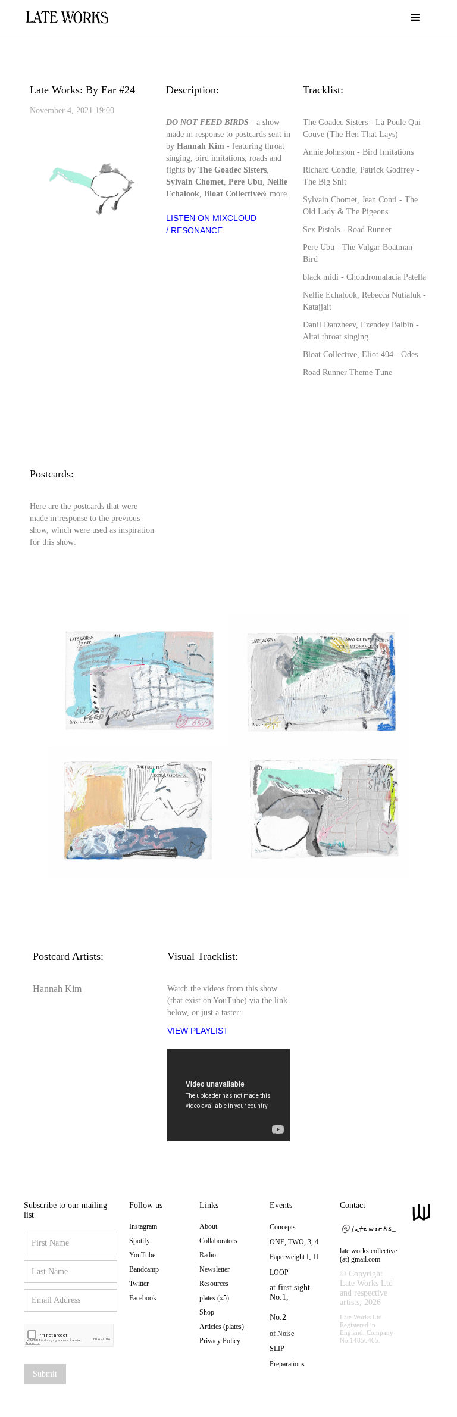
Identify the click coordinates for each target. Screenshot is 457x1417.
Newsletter (214, 1269)
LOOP (279, 1272)
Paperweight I (289, 1257)
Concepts (283, 1227)
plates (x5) (214, 1298)
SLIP (277, 1348)
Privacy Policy (219, 1341)
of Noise (282, 1333)
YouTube (142, 1255)
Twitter (139, 1283)
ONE (277, 1242)
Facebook (142, 1298)
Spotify (139, 1241)
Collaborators (218, 1241)
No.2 (278, 1317)
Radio (207, 1255)
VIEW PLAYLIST (197, 1030)
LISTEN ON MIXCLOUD (211, 218)
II (316, 1257)
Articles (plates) (221, 1326)
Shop (206, 1312)
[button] (415, 18)
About (208, 1226)
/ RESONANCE (194, 230)
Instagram (143, 1226)
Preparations (287, 1364)
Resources (213, 1283)
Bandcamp (144, 1269)
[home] (67, 13)
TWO (296, 1242)
